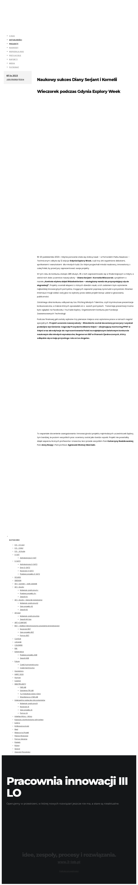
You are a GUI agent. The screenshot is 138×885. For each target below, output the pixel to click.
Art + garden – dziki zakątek (26, 584)
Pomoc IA (24, 713)
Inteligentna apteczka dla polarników (30, 700)
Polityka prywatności (69, 871)
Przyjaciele (15, 55)
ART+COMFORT (21, 622)
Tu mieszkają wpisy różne (30, 694)
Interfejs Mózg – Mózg (23, 716)
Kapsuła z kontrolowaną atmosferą (29, 719)
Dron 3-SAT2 (25, 567)
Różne (21, 79)
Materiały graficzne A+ (29, 590)
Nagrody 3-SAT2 (27, 571)
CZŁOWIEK (19, 645)
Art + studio (19, 587)
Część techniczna (27, 668)
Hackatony (19, 671)
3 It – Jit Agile (20, 551)
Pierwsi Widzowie (21, 736)
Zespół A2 (24, 609)
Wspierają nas (16, 51)
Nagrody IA (24, 707)
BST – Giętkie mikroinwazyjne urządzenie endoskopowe (37, 626)
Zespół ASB (24, 658)
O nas (12, 36)
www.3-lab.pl (69, 862)
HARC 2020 (19, 674)
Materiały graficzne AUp (29, 616)
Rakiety (17, 742)
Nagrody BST (25, 629)
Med (16, 729)
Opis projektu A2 (26, 606)
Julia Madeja (12, 79)
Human (18, 677)
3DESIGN (18, 580)
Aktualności (15, 40)
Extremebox (19, 652)
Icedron (18, 681)
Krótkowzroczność (22, 726)
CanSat (18, 639)
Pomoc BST (24, 635)
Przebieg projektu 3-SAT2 (30, 574)
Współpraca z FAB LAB (29, 697)
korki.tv (17, 723)
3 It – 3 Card (19, 545)
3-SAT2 (17, 561)
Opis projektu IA (26, 710)
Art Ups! (18, 613)
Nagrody (13, 48)
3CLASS (18, 577)
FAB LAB (23, 687)
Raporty (13, 59)
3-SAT (17, 554)
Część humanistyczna (29, 664)
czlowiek (18, 642)
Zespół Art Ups (25, 619)
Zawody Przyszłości (22, 752)
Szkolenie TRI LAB (27, 690)
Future (17, 661)
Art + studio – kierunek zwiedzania (28, 600)
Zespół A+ (24, 597)
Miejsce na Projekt (22, 732)
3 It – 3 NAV (19, 548)
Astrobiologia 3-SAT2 (28, 564)
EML (16, 648)
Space (17, 749)
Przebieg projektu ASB (28, 655)
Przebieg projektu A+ (28, 593)
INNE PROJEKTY (20, 684)
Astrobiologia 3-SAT (28, 558)
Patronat (14, 67)
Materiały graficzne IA (29, 703)
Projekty (13, 44)
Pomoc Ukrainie (21, 739)
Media (12, 63)
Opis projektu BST (27, 632)
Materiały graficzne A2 (29, 603)
